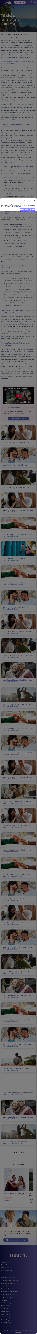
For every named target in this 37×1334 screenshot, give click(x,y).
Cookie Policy (17, 206)
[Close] (34, 200)
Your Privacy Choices (27, 209)
